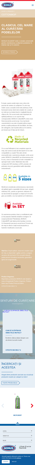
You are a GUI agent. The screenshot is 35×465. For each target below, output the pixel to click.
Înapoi (17, 424)
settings (18, 458)
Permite (5, 461)
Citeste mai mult (8, 286)
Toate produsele (10, 383)
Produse (10, 11)
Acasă (3, 11)
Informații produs (9, 52)
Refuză (14, 461)
